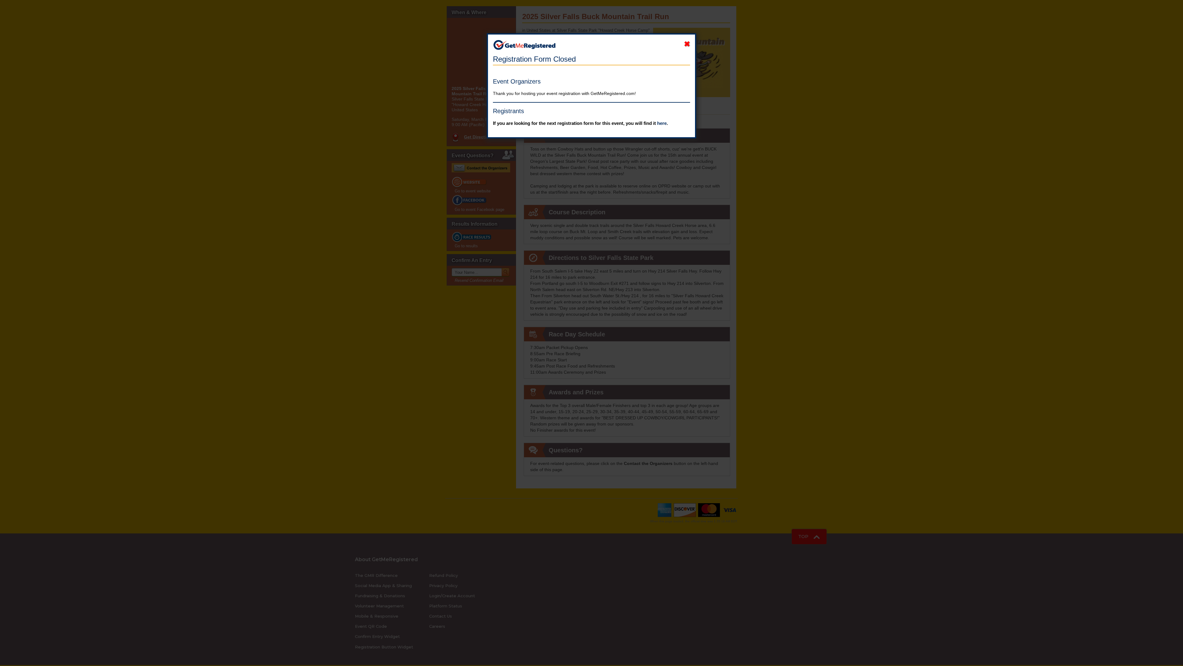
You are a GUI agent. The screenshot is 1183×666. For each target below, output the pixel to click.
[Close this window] (687, 44)
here (662, 123)
